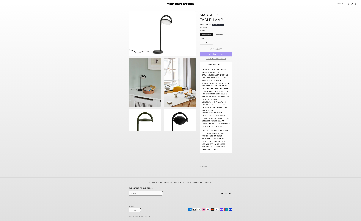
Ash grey (220, 35)
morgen (135, 216)
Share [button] (204, 166)
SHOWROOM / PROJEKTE (172, 182)
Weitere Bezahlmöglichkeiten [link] (216, 58)
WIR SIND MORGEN (155, 182)
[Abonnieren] (160, 193)
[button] (4, 4)
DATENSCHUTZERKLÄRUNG (202, 182)
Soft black (207, 35)
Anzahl (202, 38)
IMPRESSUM (187, 182)
